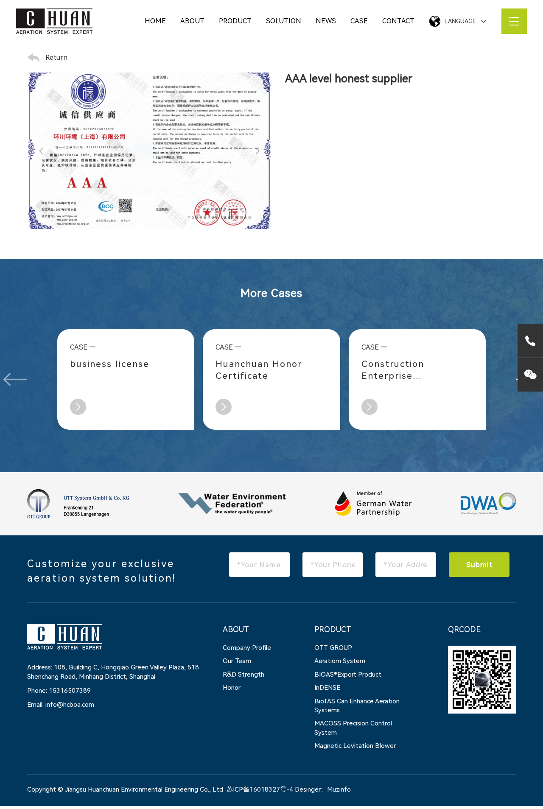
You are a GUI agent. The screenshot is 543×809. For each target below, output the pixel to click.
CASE (359, 21)
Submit (479, 564)
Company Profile (247, 648)
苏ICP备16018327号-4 (260, 789)
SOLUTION (283, 21)
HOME (155, 21)
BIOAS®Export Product (347, 674)
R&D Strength (243, 674)
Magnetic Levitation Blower (355, 746)
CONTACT (398, 21)
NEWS (326, 21)
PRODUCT (235, 21)
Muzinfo (339, 789)
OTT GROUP (333, 648)
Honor (232, 687)
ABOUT (192, 21)
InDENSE (327, 687)
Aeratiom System (339, 661)
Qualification (156, 49)
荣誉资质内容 (111, 49)
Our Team (237, 661)
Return (56, 57)
